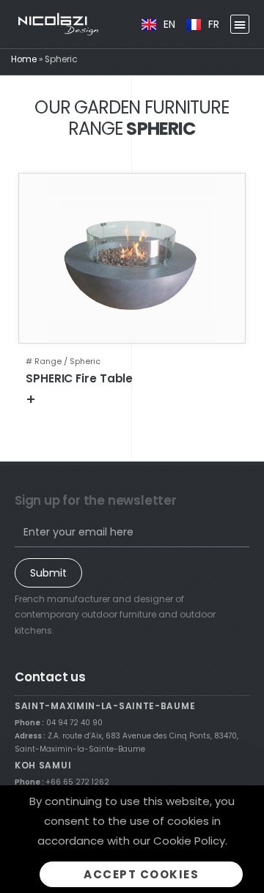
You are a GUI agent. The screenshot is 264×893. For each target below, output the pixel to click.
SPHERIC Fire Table (79, 378)
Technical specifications (103, 399)
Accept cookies (141, 874)
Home (24, 59)
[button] (239, 24)
